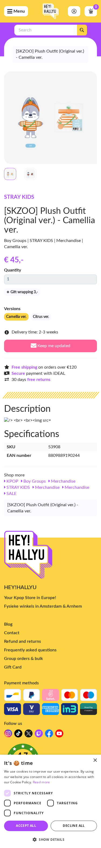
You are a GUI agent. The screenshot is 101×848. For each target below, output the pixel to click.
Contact (11, 633)
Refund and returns (22, 641)
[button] (50, 839)
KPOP (11, 481)
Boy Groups (34, 481)
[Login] (74, 11)
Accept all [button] (26, 825)
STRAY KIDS (19, 197)
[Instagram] (8, 734)
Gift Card (13, 667)
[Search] (82, 30)
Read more (41, 782)
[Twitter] (29, 734)
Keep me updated (53, 346)
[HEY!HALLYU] (51, 11)
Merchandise (62, 481)
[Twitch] (39, 734)
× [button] (95, 760)
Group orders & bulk (23, 658)
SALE (10, 493)
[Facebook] (49, 734)
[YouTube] (59, 734)
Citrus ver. (41, 317)
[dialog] (50, 801)
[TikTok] (18, 734)
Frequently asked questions (30, 650)
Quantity (12, 270)
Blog (8, 624)
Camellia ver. (16, 317)
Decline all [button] (74, 825)
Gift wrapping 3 (24, 292)
